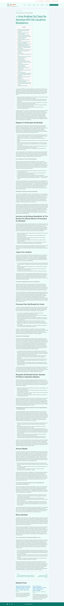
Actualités (42, 4)
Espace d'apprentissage (54, 4)
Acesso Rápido (20, 48)
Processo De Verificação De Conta (24, 41)
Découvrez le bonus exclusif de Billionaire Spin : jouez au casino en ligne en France (23, 587)
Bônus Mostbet (20, 53)
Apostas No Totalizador (22, 66)
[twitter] (10, 604)
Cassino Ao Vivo (20, 78)
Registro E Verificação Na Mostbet (24, 29)
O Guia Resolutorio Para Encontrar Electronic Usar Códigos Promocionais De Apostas (24, 62)
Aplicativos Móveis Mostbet (22, 85)
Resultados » (20, 77)
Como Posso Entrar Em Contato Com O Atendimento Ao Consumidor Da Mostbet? (24, 51)
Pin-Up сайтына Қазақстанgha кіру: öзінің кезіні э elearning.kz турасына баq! (39, 588)
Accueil (25, 4)
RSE (38, 4)
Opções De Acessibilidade (22, 43)
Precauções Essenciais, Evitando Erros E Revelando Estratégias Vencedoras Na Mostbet (24, 74)
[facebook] (7, 604)
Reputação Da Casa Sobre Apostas (24, 76)
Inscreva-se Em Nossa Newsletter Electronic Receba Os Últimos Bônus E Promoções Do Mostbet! (24, 36)
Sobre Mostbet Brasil (21, 59)
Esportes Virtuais (21, 58)
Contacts (47, 4)
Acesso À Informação (21, 72)
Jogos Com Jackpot (21, 38)
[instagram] (12, 604)
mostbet (36, 132)
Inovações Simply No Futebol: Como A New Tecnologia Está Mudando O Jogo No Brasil (24, 83)
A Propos (29, 4)
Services (34, 4)
